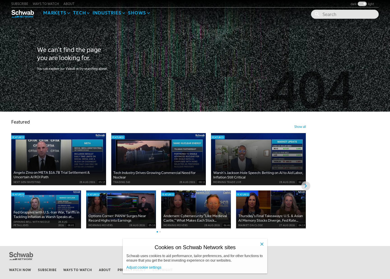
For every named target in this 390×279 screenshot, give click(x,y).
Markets (54, 13)
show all (300, 126)
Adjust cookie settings (143, 267)
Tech (79, 13)
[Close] (262, 244)
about (68, 4)
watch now (20, 270)
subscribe (19, 4)
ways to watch (46, 4)
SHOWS (137, 13)
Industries (107, 13)
